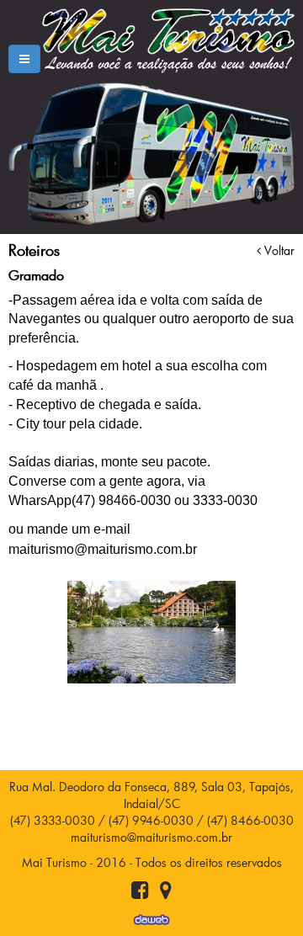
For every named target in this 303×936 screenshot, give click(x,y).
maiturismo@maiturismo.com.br (151, 837)
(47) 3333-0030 (52, 820)
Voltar (278, 250)
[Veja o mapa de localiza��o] (166, 893)
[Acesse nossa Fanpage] (140, 893)
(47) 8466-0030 (250, 820)
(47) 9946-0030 (151, 820)
